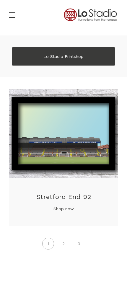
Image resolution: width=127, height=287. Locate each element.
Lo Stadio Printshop (63, 56)
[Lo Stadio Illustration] (90, 14)
